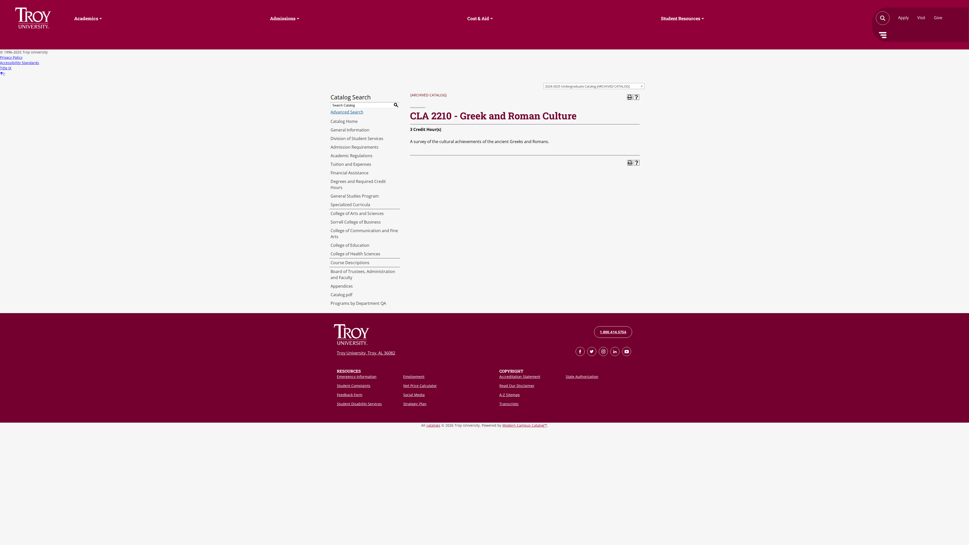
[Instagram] (603, 351)
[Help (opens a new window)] (636, 97)
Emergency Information (356, 376)
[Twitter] (591, 351)
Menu (883, 35)
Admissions (282, 18)
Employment (413, 376)
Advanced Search (347, 112)
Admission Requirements (355, 147)
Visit (921, 17)
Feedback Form (349, 394)
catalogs (433, 425)
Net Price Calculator (420, 385)
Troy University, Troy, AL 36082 (366, 353)
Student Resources (680, 18)
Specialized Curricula (350, 204)
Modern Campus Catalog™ (524, 425)
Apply (903, 17)
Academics (86, 18)
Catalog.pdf (341, 294)
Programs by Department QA (358, 303)
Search (33, 18)
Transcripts (509, 403)
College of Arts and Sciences (357, 213)
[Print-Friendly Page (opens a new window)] (630, 97)
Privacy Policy (11, 57)
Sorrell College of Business (356, 222)
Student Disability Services (359, 403)
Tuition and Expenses (351, 164)
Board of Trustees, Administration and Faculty (363, 274)
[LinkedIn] (615, 351)
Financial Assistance (349, 173)
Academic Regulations (351, 155)
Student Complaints (353, 385)
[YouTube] (626, 351)
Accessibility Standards (19, 62)
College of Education (350, 245)
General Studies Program (355, 196)
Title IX (5, 68)
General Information (350, 130)
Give (938, 17)
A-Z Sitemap (509, 394)
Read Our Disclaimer (516, 385)
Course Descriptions (350, 262)
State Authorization (582, 376)
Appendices (342, 286)
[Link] (580, 351)
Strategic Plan (414, 403)
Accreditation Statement (519, 376)
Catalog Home (344, 121)
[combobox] (594, 86)
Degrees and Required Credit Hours (358, 184)
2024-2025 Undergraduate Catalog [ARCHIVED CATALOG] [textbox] (587, 86)
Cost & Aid (478, 18)
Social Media (414, 394)
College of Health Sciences (355, 254)
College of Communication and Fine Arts (364, 233)
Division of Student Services (357, 138)
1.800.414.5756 (613, 332)
